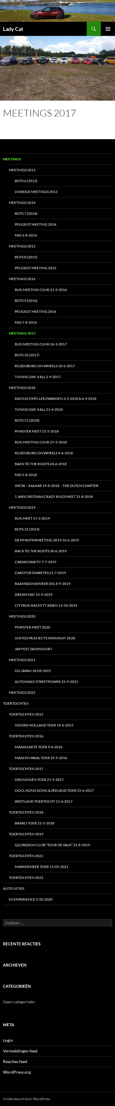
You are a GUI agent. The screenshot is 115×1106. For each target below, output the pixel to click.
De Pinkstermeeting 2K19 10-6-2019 (47, 540)
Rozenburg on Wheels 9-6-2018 (44, 453)
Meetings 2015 (22, 246)
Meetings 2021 (22, 660)
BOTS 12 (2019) (27, 529)
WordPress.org (17, 1072)
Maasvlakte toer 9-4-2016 (39, 747)
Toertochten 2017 (26, 768)
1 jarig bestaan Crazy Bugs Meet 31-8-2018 (54, 496)
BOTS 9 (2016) (26, 300)
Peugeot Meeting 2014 (35, 224)
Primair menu (108, 29)
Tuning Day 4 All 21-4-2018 (39, 409)
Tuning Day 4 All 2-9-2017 (38, 377)
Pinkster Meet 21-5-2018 (37, 431)
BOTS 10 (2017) (27, 355)
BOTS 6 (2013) (26, 181)
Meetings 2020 (22, 616)
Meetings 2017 (22, 333)
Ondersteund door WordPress (26, 1099)
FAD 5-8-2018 (26, 475)
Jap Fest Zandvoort (33, 649)
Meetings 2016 (22, 279)
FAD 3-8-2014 (26, 235)
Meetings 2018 (22, 387)
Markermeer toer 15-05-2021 (41, 866)
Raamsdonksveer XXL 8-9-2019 (42, 583)
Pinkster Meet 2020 (32, 627)
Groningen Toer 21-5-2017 (39, 779)
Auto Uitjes (13, 888)
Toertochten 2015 (26, 714)
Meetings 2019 (22, 507)
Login (8, 1040)
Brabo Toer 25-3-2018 (34, 823)
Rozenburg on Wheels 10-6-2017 (45, 366)
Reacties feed (15, 1061)
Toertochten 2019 (26, 834)
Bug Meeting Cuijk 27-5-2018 (41, 442)
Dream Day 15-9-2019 (33, 594)
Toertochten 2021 (26, 856)
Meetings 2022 (22, 692)
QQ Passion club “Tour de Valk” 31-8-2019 (52, 845)
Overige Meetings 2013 (36, 191)
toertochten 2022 (26, 877)
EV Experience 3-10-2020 (30, 899)
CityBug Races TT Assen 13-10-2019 (46, 605)
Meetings (12, 159)
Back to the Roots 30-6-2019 (41, 551)
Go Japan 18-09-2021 (33, 670)
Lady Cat (13, 29)
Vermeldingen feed (20, 1050)
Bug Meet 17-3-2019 (32, 518)
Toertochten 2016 (26, 736)
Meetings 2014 (22, 202)
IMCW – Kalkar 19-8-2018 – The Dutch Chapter (56, 485)
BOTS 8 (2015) (26, 257)
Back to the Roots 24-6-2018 (41, 464)
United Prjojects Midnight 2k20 (45, 638)
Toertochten (16, 703)
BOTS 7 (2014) (26, 213)
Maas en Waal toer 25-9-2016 (41, 758)
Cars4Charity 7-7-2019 (35, 562)
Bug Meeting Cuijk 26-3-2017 (41, 344)
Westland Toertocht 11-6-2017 (44, 801)
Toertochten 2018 (26, 812)
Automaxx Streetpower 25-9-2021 (46, 681)
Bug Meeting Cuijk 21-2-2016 (41, 289)
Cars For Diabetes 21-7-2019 (40, 573)
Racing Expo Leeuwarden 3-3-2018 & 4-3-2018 (55, 398)
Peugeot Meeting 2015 (35, 268)
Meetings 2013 (22, 170)
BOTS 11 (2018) (27, 420)
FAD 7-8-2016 (26, 322)
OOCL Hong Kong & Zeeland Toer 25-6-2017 (54, 790)
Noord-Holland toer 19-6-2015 (44, 725)
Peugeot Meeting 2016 (35, 311)
